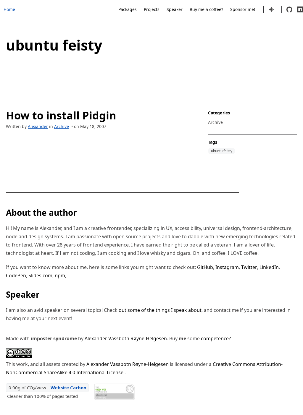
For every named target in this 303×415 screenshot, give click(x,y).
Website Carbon (68, 387)
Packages (127, 9)
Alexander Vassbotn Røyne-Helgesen (126, 338)
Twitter (249, 267)
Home (9, 9)
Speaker (175, 9)
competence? (216, 338)
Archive (61, 126)
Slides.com (40, 275)
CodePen (16, 275)
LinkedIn (269, 267)
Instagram (227, 267)
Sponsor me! (242, 9)
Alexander (38, 126)
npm (60, 275)
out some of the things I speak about (160, 310)
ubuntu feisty (221, 150)
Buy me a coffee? (206, 9)
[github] (289, 9)
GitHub (205, 267)
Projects (151, 9)
